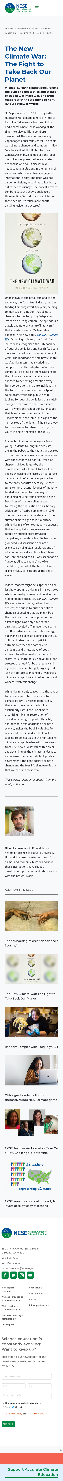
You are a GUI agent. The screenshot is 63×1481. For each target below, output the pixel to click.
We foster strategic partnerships (12, 1317)
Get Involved (36, 1293)
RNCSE (32, 1299)
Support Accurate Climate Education (33, 1472)
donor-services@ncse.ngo (17, 1268)
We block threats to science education (12, 1299)
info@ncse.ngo (11, 1263)
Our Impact (8, 1324)
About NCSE (35, 1287)
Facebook (5, 1275)
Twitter (13, 1275)
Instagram (21, 1275)
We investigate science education (11, 1308)
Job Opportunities (39, 1305)
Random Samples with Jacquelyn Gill (31, 1047)
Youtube (30, 1275)
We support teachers (8, 1289)
